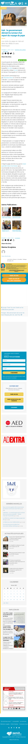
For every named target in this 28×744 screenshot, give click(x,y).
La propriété (15, 721)
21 (23, 596)
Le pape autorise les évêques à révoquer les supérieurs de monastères (16, 570)
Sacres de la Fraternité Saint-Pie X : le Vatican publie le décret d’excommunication (17, 538)
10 (10, 594)
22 (4, 599)
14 (23, 594)
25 (14, 599)
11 (14, 594)
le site (15, 70)
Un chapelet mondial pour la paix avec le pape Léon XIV (16, 546)
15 (4, 596)
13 (20, 594)
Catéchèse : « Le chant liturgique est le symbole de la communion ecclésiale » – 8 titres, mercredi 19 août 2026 (14, 514)
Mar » (7, 603)
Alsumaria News (8, 77)
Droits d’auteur (14, 724)
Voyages (3, 8)
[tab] (8, 688)
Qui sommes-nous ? (6, 721)
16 (7, 596)
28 (23, 599)
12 (17, 594)
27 (20, 599)
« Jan (4, 603)
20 (20, 596)
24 (10, 599)
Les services (23, 721)
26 (17, 599)
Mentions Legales (5, 724)
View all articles (6, 256)
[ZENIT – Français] (8, 3)
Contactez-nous (23, 724)
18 (14, 596)
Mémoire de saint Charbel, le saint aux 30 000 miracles (17, 553)
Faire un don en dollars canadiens (14, 280)
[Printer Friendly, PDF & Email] (22, 60)
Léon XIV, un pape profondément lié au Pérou (8, 614)
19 (17, 596)
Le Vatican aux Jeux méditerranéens (11, 522)
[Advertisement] (14, 296)
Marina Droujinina (20, 49)
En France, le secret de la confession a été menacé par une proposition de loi (17, 562)
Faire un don (14, 275)
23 (7, 599)
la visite (10, 68)
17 (10, 596)
